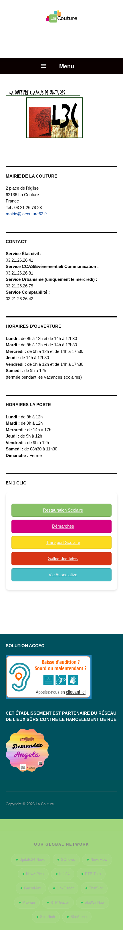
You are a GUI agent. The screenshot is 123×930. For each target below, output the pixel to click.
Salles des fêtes (63, 558)
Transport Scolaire (63, 542)
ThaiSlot (96, 888)
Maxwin (28, 902)
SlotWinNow (94, 902)
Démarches (63, 526)
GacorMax (32, 888)
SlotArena (78, 917)
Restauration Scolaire (63, 510)
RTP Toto (93, 874)
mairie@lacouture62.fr (26, 213)
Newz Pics (35, 874)
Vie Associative (63, 574)
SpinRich (47, 917)
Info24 (64, 874)
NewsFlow (98, 859)
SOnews (68, 859)
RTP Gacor (59, 902)
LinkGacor (65, 888)
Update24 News (32, 859)
